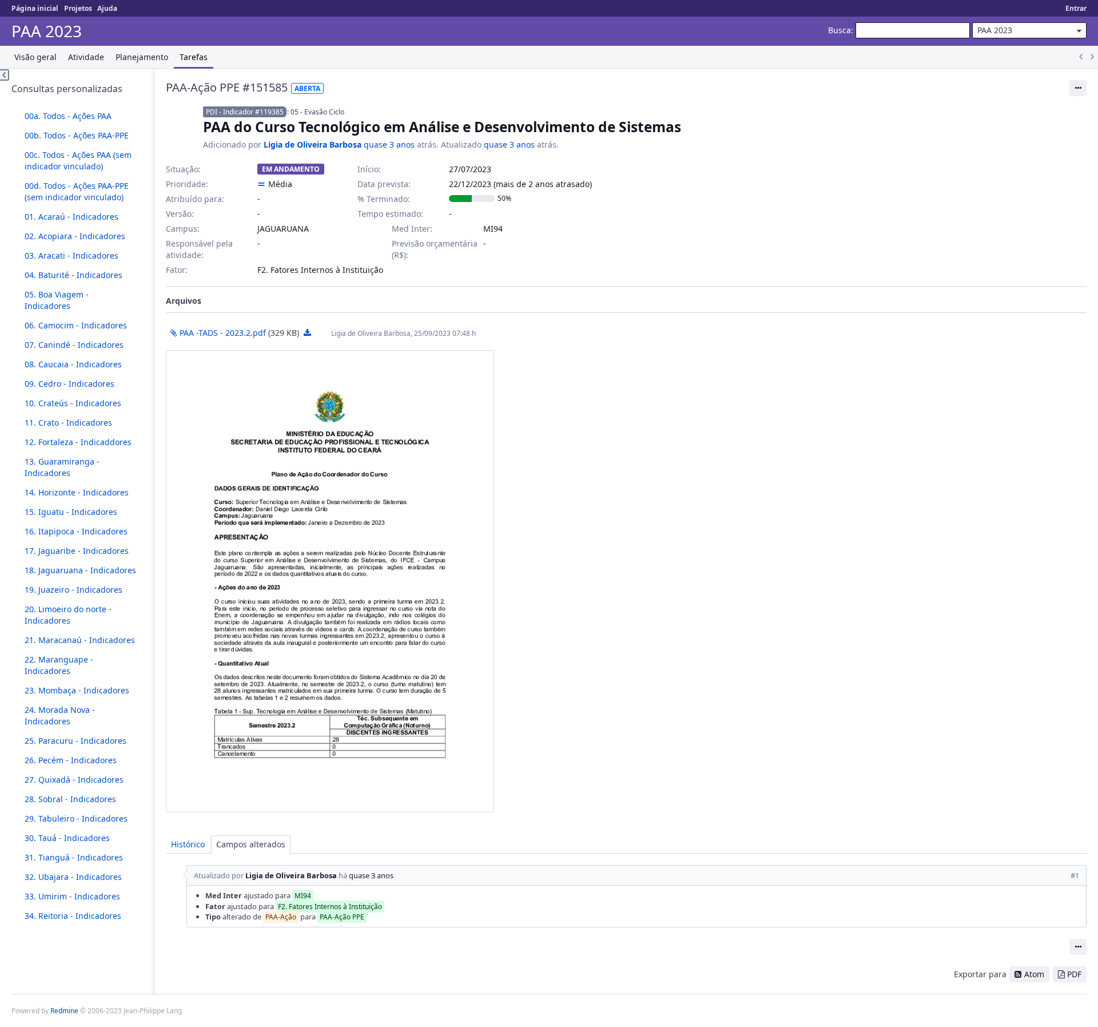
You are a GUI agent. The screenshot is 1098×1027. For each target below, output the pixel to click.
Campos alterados (250, 844)
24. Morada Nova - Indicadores (60, 715)
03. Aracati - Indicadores (71, 255)
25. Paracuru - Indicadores (75, 740)
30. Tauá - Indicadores (67, 837)
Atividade (86, 56)
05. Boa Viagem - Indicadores (57, 300)
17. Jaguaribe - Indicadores (77, 550)
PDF (1074, 974)
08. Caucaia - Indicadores (73, 364)
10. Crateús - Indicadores (73, 403)
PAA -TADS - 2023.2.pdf (223, 332)
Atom (1034, 974)
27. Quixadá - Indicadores (74, 779)
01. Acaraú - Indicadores (71, 216)
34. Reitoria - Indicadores (73, 915)
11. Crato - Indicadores (68, 422)
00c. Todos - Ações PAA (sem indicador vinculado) (78, 160)
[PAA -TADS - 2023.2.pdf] (330, 581)
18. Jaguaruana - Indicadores (80, 570)
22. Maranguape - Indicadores (59, 665)
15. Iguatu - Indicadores (71, 511)
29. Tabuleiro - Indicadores (76, 818)
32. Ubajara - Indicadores (73, 876)
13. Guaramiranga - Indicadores (62, 467)
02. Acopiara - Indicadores (75, 236)
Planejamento (142, 56)
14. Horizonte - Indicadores (77, 492)
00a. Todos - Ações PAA (68, 115)
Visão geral (35, 56)
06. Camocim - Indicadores (76, 325)
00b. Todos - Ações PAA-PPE (77, 135)
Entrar (1076, 8)
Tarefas (194, 56)
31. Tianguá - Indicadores (74, 857)
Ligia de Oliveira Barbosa (312, 144)
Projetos (78, 8)
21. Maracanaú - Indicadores (80, 640)
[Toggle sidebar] (4, 75)
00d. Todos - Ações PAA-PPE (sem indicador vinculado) (77, 191)
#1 (1075, 875)
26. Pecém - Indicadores (71, 760)
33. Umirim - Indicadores (72, 896)
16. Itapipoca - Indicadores (76, 531)
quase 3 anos (389, 144)
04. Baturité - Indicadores (73, 274)
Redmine (64, 1011)
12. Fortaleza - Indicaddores (78, 442)
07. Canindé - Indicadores (74, 344)
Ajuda (107, 8)
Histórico (188, 844)
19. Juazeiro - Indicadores (73, 589)
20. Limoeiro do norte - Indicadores (68, 615)
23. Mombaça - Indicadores (77, 690)
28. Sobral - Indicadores (70, 799)
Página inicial (34, 8)
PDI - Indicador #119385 (245, 112)
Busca (839, 30)
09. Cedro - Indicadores (69, 383)
